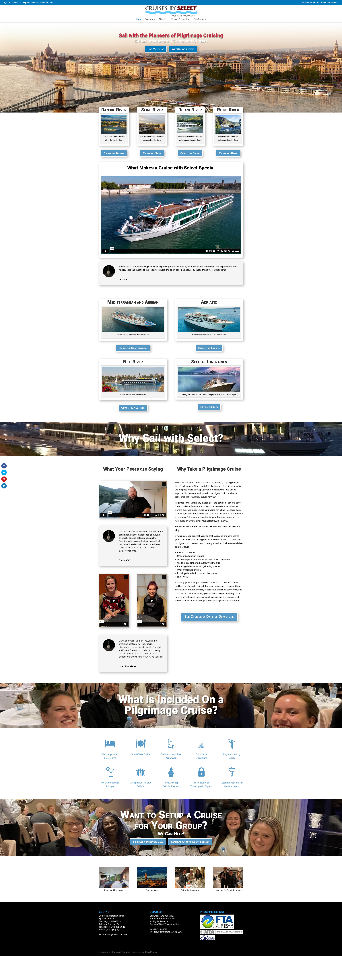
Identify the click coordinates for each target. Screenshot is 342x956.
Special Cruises (209, 407)
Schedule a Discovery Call (148, 841)
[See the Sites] (152, 887)
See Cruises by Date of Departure (209, 616)
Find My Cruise (156, 49)
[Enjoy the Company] (190, 887)
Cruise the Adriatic (209, 348)
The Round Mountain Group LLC (166, 932)
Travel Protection (180, 19)
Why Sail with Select (183, 49)
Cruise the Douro (190, 153)
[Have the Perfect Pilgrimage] (228, 887)
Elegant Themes (121, 952)
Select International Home (314, 3)
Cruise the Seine (152, 153)
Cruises (149, 19)
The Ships (198, 19)
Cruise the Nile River (133, 407)
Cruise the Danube (114, 153)
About (162, 19)
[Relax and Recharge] (114, 887)
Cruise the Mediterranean (133, 348)
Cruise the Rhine (228, 153)
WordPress (151, 952)
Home (138, 19)
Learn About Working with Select (190, 841)
